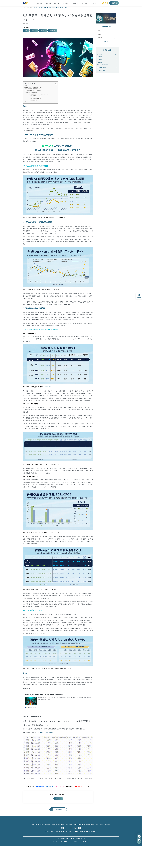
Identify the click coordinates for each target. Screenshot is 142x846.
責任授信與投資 (107, 67)
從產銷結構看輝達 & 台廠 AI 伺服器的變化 (38, 94)
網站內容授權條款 (89, 824)
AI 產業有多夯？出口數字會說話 (33, 90)
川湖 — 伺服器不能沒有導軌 (36, 97)
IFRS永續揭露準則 (107, 65)
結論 (26, 101)
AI (26, 30)
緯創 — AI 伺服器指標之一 (35, 98)
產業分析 (52, 30)
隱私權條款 (61, 824)
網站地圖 (107, 824)
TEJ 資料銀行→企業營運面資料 (45, 732)
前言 (26, 85)
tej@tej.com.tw (92, 831)
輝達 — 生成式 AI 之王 (35, 95)
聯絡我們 (114, 3)
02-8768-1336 (81, 831)
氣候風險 (107, 62)
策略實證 (107, 57)
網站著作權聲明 (78, 824)
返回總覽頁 (59, 809)
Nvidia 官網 (48, 387)
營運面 (43, 30)
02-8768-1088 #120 (68, 831)
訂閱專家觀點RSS (62, 838)
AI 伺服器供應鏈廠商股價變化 (35, 88)
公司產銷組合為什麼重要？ (31, 92)
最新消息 (34, 824)
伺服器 (34, 30)
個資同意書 (69, 824)
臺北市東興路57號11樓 (53, 831)
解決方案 (40, 824)
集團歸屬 (107, 59)
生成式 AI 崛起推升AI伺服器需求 (33, 87)
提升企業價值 (107, 70)
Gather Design (85, 841)
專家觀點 (29, 7)
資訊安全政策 (100, 824)
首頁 (24, 7)
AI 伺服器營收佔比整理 (33, 100)
